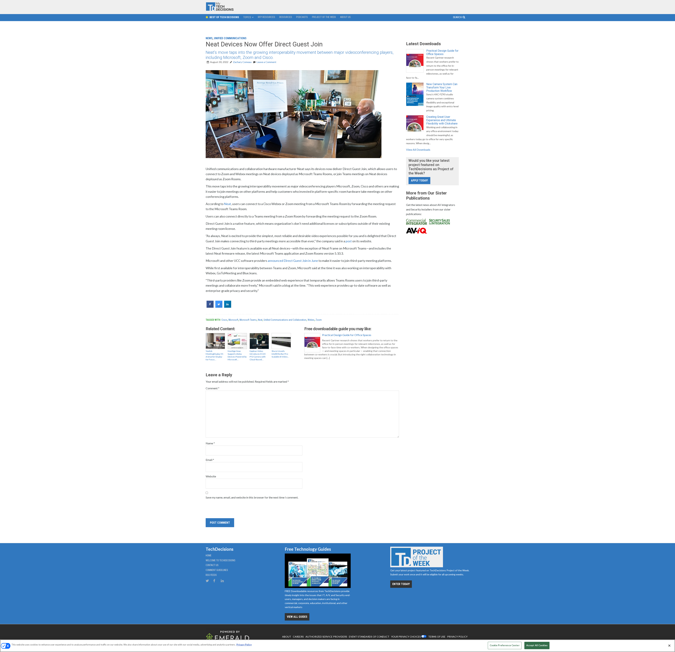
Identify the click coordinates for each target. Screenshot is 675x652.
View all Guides (297, 616)
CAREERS (298, 636)
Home (208, 555)
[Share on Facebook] (210, 306)
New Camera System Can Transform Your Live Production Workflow (441, 87)
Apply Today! (419, 180)
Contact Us (212, 565)
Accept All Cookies (537, 645)
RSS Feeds (211, 575)
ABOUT (286, 636)
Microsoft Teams (248, 319)
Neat (227, 204)
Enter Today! (401, 584)
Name (210, 443)
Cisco (224, 319)
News (209, 38)
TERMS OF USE (436, 636)
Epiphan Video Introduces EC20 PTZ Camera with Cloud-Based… (258, 355)
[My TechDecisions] (220, 10)
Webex (311, 319)
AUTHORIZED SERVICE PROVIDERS (326, 636)
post (349, 241)
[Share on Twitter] (218, 306)
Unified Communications (230, 38)
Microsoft (233, 319)
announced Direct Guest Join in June (292, 261)
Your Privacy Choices (406, 636)
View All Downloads (418, 149)
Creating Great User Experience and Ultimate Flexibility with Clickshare (442, 120)
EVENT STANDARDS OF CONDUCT (369, 636)
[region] (337, 646)
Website (211, 476)
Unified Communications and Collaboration (285, 319)
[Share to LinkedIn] (227, 306)
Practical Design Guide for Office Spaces (346, 335)
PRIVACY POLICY (457, 636)
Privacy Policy (244, 644)
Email (210, 459)
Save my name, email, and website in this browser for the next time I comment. (252, 497)
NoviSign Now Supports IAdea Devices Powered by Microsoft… (237, 355)
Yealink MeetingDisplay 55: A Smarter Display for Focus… (215, 355)
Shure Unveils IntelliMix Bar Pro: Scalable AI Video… (280, 354)
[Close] (669, 645)
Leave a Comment (266, 61)
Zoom (319, 319)
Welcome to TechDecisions (220, 560)
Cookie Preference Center (505, 645)
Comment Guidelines (217, 570)
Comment (212, 388)
